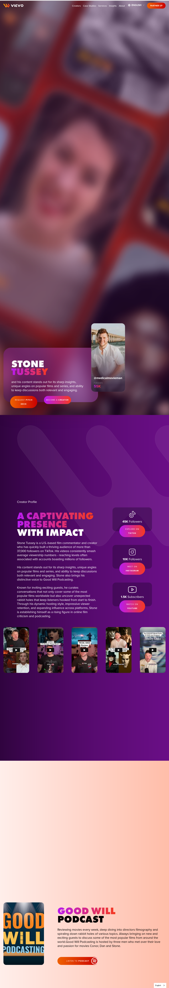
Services (102, 5)
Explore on (132, 531)
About (122, 5)
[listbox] (136, 5)
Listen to (77, 961)
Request (23, 402)
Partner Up (156, 5)
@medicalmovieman (108, 378)
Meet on (132, 568)
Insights (113, 5)
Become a (57, 400)
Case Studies (89, 5)
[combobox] (160, 985)
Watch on (132, 606)
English (158, 985)
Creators (76, 5)
